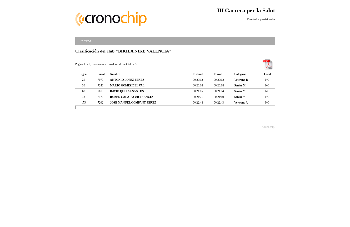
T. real (217, 74)
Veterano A (241, 102)
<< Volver (85, 40)
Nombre (115, 74)
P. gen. (83, 74)
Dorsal (100, 74)
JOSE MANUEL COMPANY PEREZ (133, 102)
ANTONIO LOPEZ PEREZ (127, 79)
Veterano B (241, 79)
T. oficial (198, 74)
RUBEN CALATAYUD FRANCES (132, 97)
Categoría (240, 74)
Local (267, 74)
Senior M (239, 85)
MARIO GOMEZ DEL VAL (127, 85)
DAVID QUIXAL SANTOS (127, 91)
